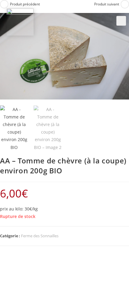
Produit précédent (25, 4)
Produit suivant (106, 4)
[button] (121, 21)
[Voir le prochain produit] (125, 4)
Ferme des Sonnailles (39, 235)
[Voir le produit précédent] (4, 4)
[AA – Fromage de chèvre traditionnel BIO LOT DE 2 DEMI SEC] (20, 21)
